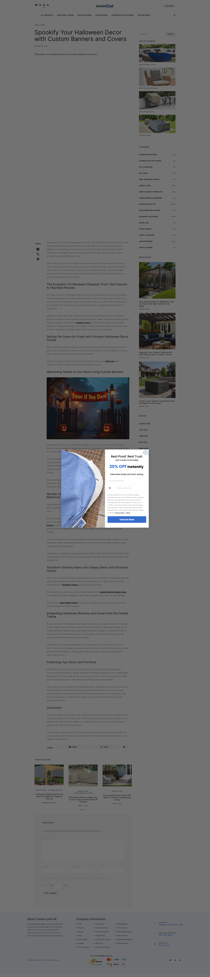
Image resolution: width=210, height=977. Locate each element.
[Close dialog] (146, 452)
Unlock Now (127, 519)
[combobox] (111, 488)
